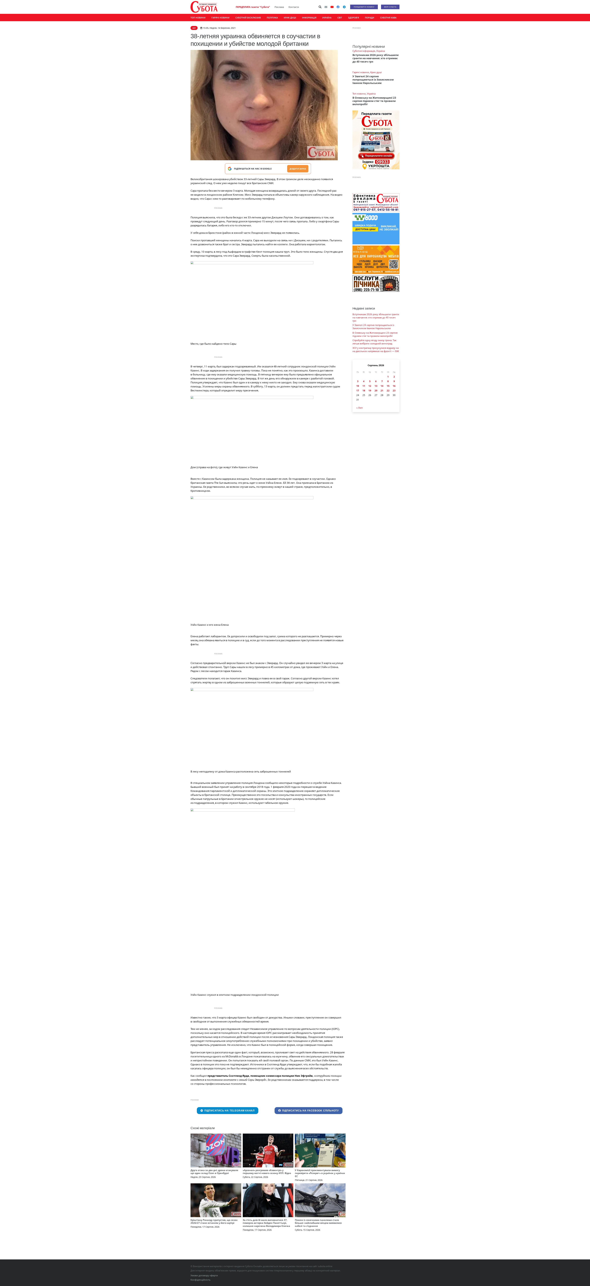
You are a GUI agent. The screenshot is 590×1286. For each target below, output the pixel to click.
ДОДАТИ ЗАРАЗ (298, 168)
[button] (320, 7)
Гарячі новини (360, 72)
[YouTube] (332, 7)
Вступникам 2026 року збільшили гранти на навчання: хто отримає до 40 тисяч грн (375, 58)
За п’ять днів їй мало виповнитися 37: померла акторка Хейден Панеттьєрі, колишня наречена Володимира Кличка (266, 1222)
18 (363, 390)
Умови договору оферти (204, 1275)
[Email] (326, 7)
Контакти (294, 6)
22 (388, 390)
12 (369, 385)
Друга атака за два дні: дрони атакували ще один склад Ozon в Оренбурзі (214, 1172)
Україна (380, 50)
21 (382, 390)
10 (357, 385)
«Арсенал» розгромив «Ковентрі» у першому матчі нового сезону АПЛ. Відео (267, 1172)
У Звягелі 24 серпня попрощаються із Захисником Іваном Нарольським (373, 80)
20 (376, 390)
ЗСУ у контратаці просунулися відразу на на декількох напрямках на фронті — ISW (375, 349)
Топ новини (359, 93)
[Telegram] (344, 7)
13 (376, 385)
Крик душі (376, 72)
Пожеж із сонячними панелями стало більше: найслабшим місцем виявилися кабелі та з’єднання (318, 1222)
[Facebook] (338, 7)
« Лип (359, 407)
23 (394, 390)
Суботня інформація (363, 50)
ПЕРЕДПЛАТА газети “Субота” (253, 6)
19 (369, 390)
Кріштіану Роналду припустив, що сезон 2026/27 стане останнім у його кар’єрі (214, 1221)
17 (357, 390)
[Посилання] (204, 7)
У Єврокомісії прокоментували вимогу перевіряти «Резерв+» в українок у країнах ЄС (320, 1173)
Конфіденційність (200, 1279)
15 (388, 385)
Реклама (279, 6)
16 (394, 385)
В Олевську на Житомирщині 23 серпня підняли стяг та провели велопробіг (374, 101)
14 (382, 385)
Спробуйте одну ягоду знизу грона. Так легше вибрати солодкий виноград (374, 342)
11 (363, 385)
